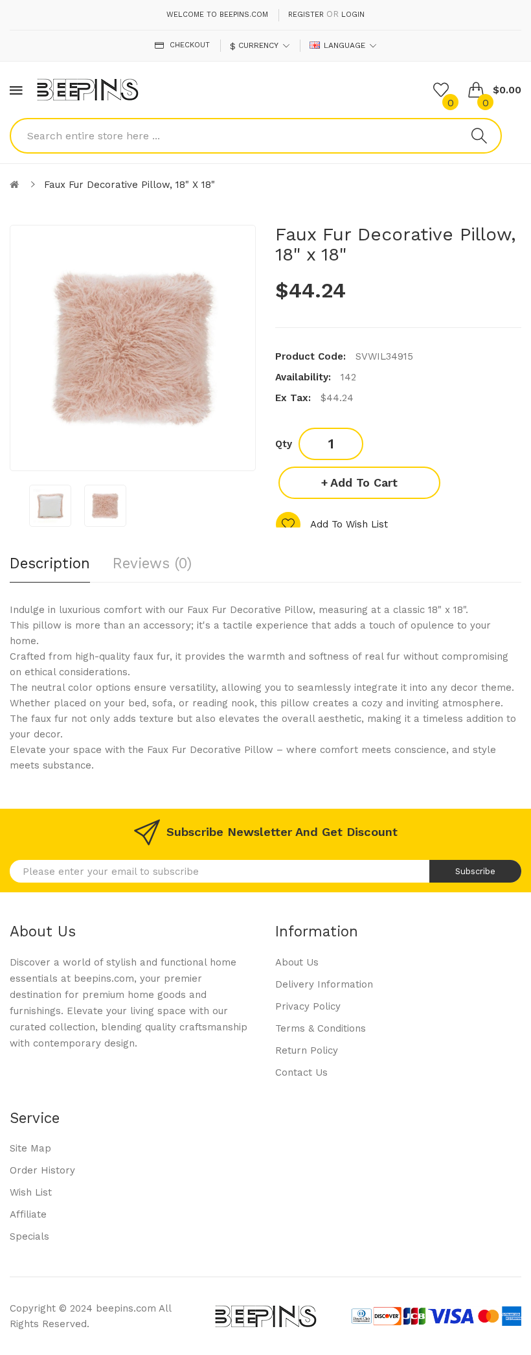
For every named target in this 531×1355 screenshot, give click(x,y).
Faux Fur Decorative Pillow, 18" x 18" (129, 185)
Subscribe (475, 871)
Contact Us (301, 1072)
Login (353, 14)
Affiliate (28, 1214)
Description (50, 563)
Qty (283, 444)
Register (306, 14)
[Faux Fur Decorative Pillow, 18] (50, 506)
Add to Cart (364, 482)
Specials (29, 1236)
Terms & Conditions (320, 1028)
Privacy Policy (308, 1006)
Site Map (30, 1148)
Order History (42, 1170)
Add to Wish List (349, 524)
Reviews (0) (152, 563)
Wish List (31, 1192)
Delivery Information (324, 984)
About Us (297, 962)
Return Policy (306, 1050)
